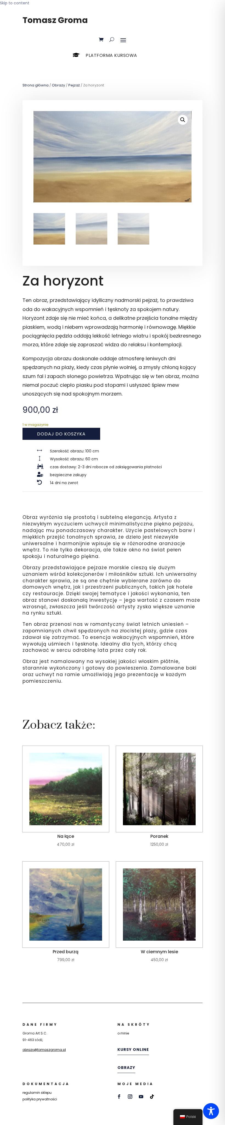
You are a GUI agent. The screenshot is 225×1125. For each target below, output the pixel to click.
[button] (123, 40)
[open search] (111, 39)
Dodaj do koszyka (61, 434)
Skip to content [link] (14, 3)
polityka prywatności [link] (39, 1099)
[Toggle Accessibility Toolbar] (211, 1111)
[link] (101, 39)
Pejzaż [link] (74, 85)
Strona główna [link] (35, 85)
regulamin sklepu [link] (37, 1092)
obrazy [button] (126, 1067)
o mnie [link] (123, 1033)
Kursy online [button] (133, 1049)
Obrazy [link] (58, 85)
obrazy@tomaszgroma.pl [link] (44, 1049)
